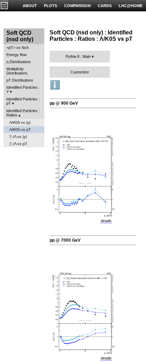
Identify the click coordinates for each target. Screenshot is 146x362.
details (106, 221)
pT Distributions (19, 80)
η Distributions (18, 62)
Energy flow (16, 55)
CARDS (105, 6)
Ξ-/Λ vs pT (18, 144)
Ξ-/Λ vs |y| (18, 137)
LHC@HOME (130, 6)
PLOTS (50, 6)
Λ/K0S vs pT (20, 129)
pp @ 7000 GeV (65, 240)
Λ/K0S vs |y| (19, 122)
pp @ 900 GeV (64, 103)
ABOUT (30, 6)
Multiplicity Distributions (17, 71)
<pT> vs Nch (17, 47)
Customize (80, 72)
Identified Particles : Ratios (23, 113)
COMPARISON (77, 6)
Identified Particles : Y (23, 89)
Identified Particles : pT (23, 101)
